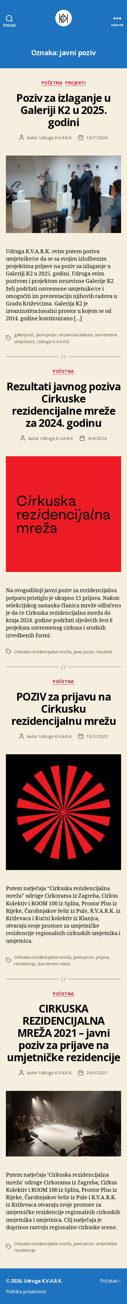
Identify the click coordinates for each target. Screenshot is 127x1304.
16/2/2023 (97, 736)
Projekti (75, 82)
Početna (52, 82)
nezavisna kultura (75, 335)
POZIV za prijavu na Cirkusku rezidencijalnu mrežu (63, 708)
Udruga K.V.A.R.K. (56, 137)
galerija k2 (24, 335)
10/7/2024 (97, 137)
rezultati (104, 652)
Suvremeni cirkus (54, 963)
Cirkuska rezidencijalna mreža (42, 652)
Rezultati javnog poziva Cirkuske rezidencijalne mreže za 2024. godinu (63, 404)
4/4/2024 (97, 438)
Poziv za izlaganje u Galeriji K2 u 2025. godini (63, 110)
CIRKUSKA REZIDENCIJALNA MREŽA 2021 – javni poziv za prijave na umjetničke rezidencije (63, 1032)
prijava (102, 957)
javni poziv (46, 335)
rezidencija (24, 963)
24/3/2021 (97, 1072)
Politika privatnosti (26, 1291)
